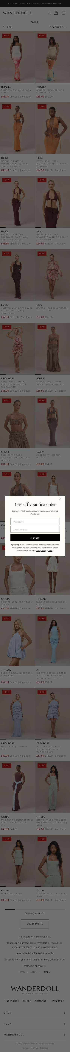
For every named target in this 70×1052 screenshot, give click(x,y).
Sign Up (35, 537)
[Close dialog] (60, 499)
